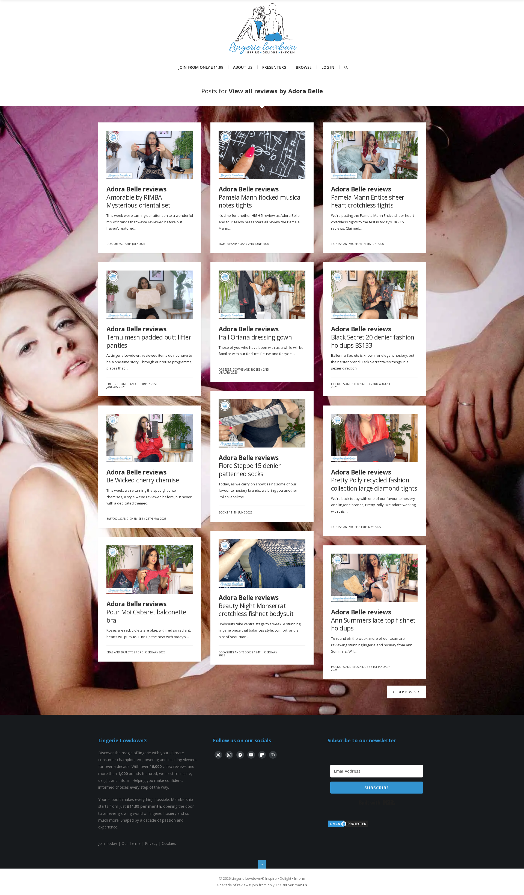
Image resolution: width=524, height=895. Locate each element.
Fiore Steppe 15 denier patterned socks (250, 465)
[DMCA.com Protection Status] (347, 826)
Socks (223, 512)
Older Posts (405, 692)
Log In (327, 67)
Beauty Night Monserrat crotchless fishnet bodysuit (256, 605)
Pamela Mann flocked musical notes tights (260, 197)
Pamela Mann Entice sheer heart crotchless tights (367, 197)
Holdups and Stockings (349, 384)
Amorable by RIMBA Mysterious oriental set (138, 197)
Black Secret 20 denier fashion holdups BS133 (372, 337)
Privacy (151, 843)
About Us (242, 67)
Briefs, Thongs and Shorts (127, 384)
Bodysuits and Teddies (236, 652)
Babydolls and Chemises (124, 519)
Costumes (114, 244)
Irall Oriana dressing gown (255, 333)
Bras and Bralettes (120, 652)
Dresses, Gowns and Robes (239, 369)
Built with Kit (377, 802)
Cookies (169, 843)
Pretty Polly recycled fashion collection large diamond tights (374, 480)
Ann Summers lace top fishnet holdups (373, 620)
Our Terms (131, 843)
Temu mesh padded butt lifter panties (148, 337)
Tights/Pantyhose (232, 244)
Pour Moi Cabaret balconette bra (146, 611)
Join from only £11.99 (200, 67)
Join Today (107, 843)
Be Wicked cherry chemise (142, 476)
